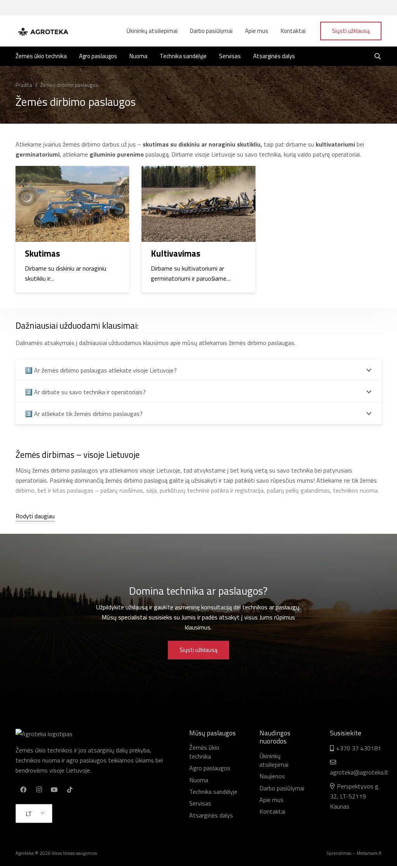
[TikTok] (70, 789)
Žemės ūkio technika (204, 752)
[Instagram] (39, 789)
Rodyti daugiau (35, 516)
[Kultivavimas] (198, 229)
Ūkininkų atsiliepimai (273, 760)
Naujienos (272, 776)
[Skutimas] (72, 229)
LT (29, 813)
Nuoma (198, 780)
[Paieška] (378, 56)
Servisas (200, 803)
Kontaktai (272, 811)
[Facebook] (23, 789)
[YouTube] (54, 789)
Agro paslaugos (209, 768)
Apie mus (271, 799)
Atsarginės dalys (211, 815)
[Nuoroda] (43, 31)
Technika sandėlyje (213, 791)
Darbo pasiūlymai (281, 788)
